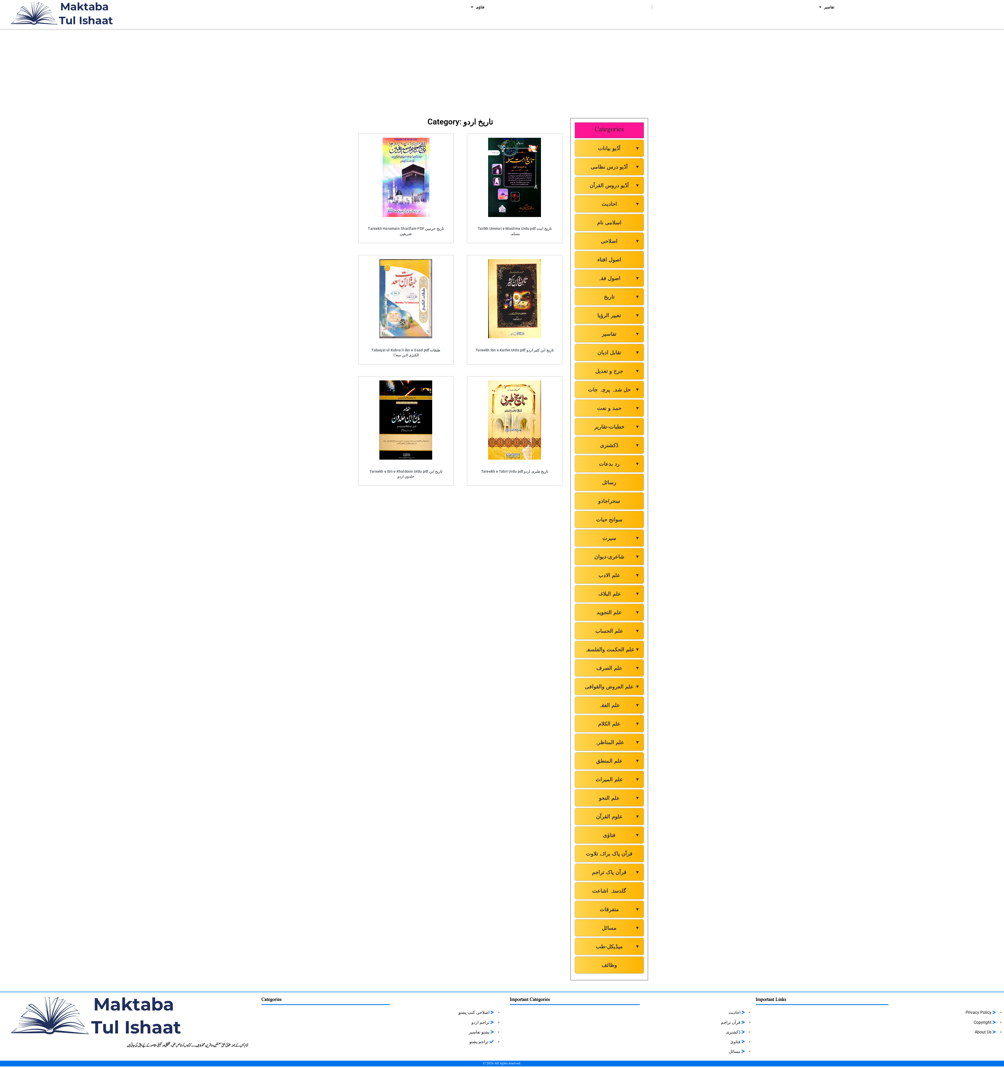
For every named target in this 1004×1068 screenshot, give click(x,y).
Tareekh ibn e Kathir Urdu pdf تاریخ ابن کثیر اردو (515, 350)
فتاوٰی (480, 7)
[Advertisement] (502, 70)
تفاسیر (829, 7)
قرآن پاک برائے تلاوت (609, 853)
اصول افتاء (609, 259)
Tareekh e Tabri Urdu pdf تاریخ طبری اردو (514, 471)
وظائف (609, 965)
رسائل (609, 482)
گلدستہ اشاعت (609, 891)
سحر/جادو (609, 501)
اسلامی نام (609, 222)
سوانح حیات (609, 519)
